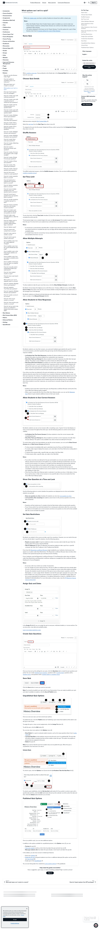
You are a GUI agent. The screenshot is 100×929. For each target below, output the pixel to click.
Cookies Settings (15, 923)
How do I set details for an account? (13, 893)
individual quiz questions (41, 672)
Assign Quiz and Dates (87, 36)
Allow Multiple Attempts (87, 21)
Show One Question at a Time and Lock (89, 31)
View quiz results (29, 848)
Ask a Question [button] (87, 104)
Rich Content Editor (42, 121)
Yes (87, 80)
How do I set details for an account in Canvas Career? (17, 895)
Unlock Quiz (84, 45)
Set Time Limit (85, 19)
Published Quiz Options (87, 47)
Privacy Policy (86, 91)
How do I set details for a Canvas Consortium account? (65, 895)
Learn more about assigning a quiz (32, 630)
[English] (10, 3)
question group (27, 674)
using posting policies (50, 863)
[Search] (88, 2)
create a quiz (33, 18)
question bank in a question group (51, 674)
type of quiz (30, 859)
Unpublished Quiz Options (88, 43)
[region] (15, 917)
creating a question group (29, 173)
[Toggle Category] (2, 11)
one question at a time (65, 496)
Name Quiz (84, 12)
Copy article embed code (89, 67)
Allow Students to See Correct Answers (89, 27)
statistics (33, 855)
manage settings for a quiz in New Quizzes (49, 31)
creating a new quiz (31, 73)
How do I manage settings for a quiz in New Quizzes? (65, 893)
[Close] (26, 908)
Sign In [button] (50, 873)
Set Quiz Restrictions (86, 34)
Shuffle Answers (85, 17)
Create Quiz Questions (87, 38)
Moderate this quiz (30, 857)
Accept (15, 919)
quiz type (30, 124)
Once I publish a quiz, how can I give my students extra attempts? (20, 898)
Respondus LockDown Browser (39, 550)
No (87, 84)
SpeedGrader (37, 861)
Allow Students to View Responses (87, 24)
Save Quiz (84, 41)
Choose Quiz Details (86, 14)
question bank (60, 672)
